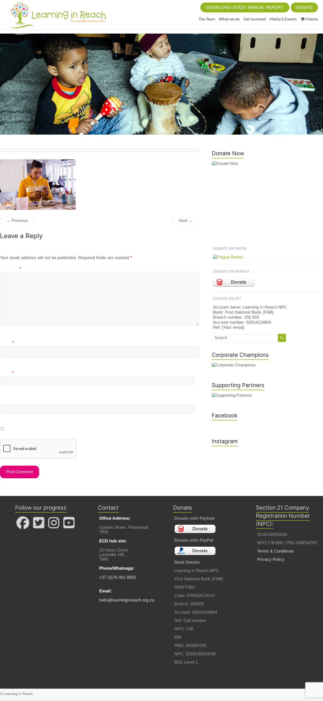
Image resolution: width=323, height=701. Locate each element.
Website (7, 400)
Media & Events (283, 18)
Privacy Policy (270, 559)
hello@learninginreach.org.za (126, 600)
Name (7, 342)
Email (7, 372)
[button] (244, 7)
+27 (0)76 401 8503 (117, 577)
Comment (10, 268)
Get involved (255, 18)
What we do (229, 18)
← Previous (17, 220)
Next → (185, 220)
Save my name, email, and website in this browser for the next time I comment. (81, 429)
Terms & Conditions (275, 551)
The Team (207, 18)
